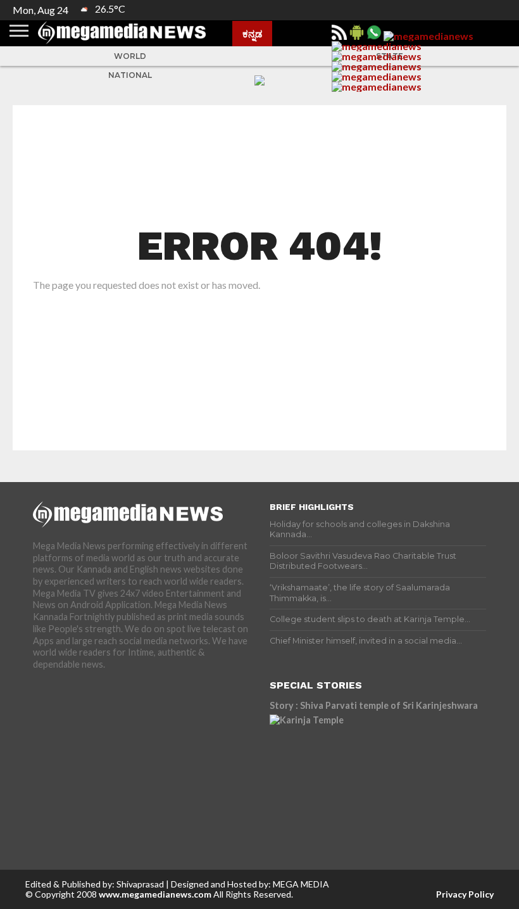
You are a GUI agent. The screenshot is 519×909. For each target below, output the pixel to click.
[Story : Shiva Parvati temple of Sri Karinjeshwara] (378, 772)
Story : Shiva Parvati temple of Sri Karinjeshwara (374, 705)
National (130, 75)
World (130, 56)
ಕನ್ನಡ (252, 33)
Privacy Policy (465, 894)
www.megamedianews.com (155, 894)
